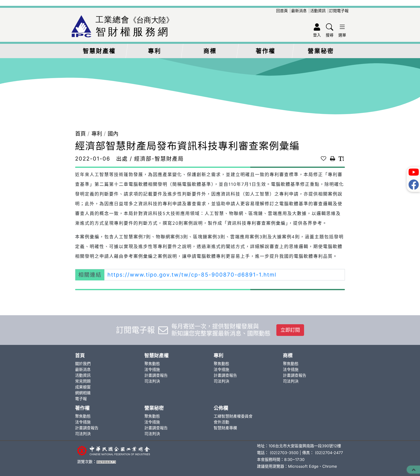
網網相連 (83, 392)
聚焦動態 (152, 363)
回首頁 (282, 10)
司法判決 (152, 381)
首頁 (80, 133)
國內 (113, 133)
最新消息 (299, 10)
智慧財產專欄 (225, 427)
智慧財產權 (99, 50)
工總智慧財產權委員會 (233, 416)
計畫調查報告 (156, 375)
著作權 (265, 50)
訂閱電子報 (339, 10)
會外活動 (221, 422)
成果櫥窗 (83, 387)
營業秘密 (321, 50)
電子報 (81, 398)
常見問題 (83, 381)
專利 (154, 50)
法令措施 (152, 369)
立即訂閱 (290, 330)
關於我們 (83, 363)
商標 (210, 50)
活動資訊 (318, 10)
